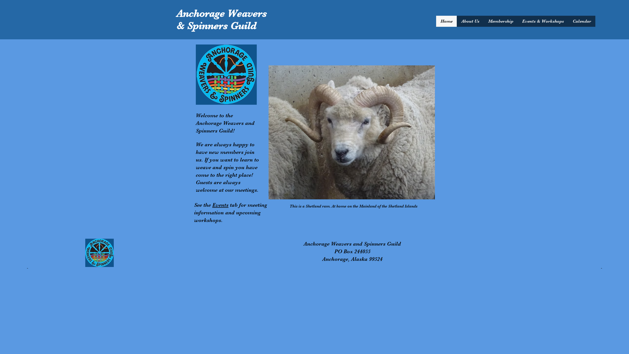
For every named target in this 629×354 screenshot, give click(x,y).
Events (220, 205)
